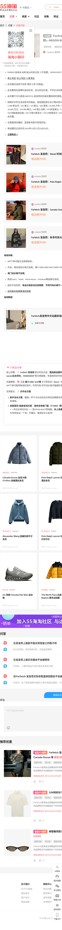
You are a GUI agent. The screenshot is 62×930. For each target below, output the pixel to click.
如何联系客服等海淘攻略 (19, 291)
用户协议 (25, 897)
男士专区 (12, 78)
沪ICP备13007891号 (48, 918)
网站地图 (25, 902)
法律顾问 (47, 902)
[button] (26, 7)
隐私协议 (25, 893)
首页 (2, 25)
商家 (24, 16)
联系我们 (47, 893)
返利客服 (47, 897)
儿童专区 (30, 78)
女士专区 (21, 78)
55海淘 (8, 7)
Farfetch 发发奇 (53, 52)
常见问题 (47, 889)
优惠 (12, 16)
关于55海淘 (26, 889)
